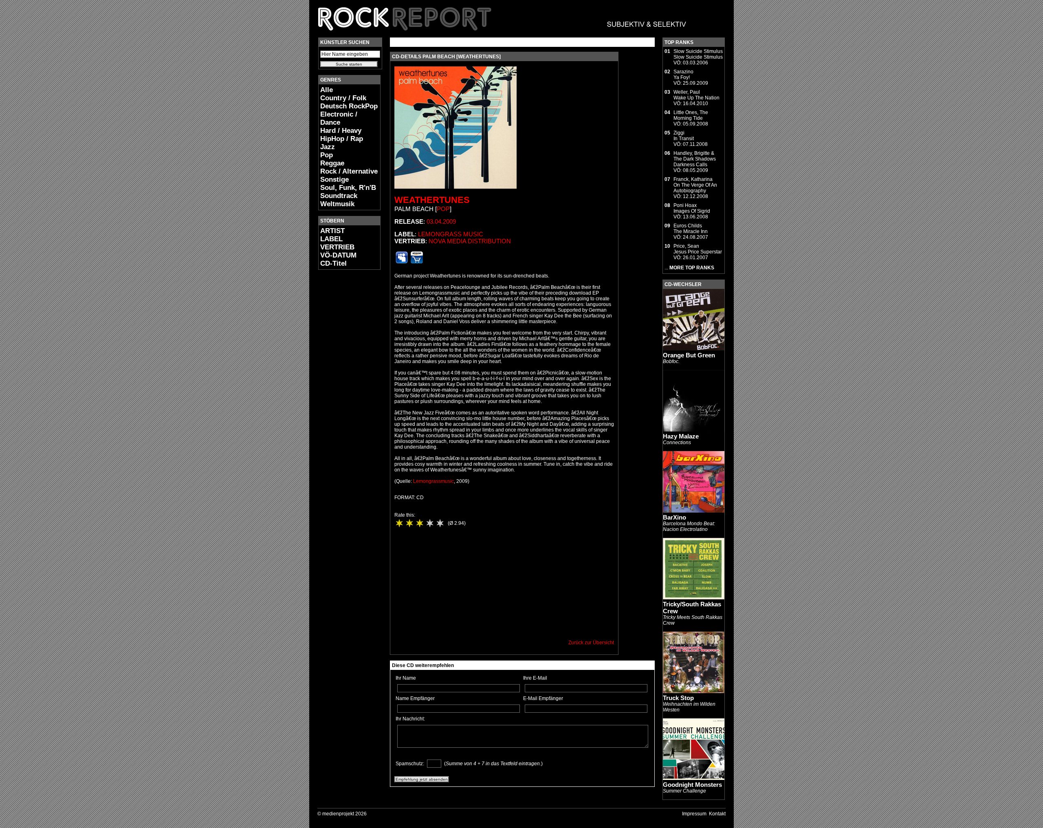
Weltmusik (337, 204)
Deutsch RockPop (349, 106)
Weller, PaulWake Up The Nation (696, 95)
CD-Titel (333, 263)
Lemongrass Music (450, 234)
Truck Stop (678, 697)
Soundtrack (338, 196)
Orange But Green (689, 355)
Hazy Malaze (681, 436)
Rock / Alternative (349, 171)
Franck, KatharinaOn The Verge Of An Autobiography (695, 185)
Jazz (327, 147)
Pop (326, 155)
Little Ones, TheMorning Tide (690, 115)
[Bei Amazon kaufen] (417, 262)
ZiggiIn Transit (683, 135)
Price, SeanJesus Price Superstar (697, 249)
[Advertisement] (342, 397)
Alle (326, 90)
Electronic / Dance (338, 118)
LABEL (331, 239)
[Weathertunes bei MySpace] (402, 262)
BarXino (674, 517)
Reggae (332, 163)
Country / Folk (343, 98)
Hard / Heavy (340, 130)
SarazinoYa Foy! (683, 74)
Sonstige (334, 179)
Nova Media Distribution (470, 241)
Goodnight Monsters (692, 784)
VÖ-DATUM (338, 255)
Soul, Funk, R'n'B (348, 188)
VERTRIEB (337, 247)
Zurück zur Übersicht (591, 642)
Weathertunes (432, 200)
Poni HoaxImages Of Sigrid (691, 208)
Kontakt (717, 814)
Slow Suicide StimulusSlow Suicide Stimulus (698, 54)
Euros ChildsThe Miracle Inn (690, 228)
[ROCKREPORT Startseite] (502, 34)
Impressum (694, 814)
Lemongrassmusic (433, 481)
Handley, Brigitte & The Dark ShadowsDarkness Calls (694, 158)
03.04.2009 (441, 221)
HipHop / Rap (341, 139)
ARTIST (332, 231)
